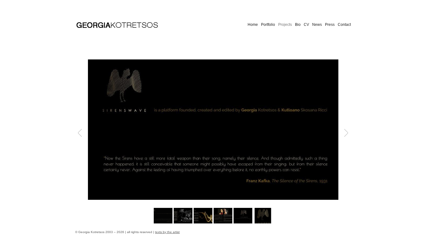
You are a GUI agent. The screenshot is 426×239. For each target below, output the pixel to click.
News (317, 24)
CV (306, 24)
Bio (298, 24)
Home (253, 24)
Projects (285, 24)
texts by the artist (167, 232)
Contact (344, 24)
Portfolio (268, 24)
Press (330, 24)
